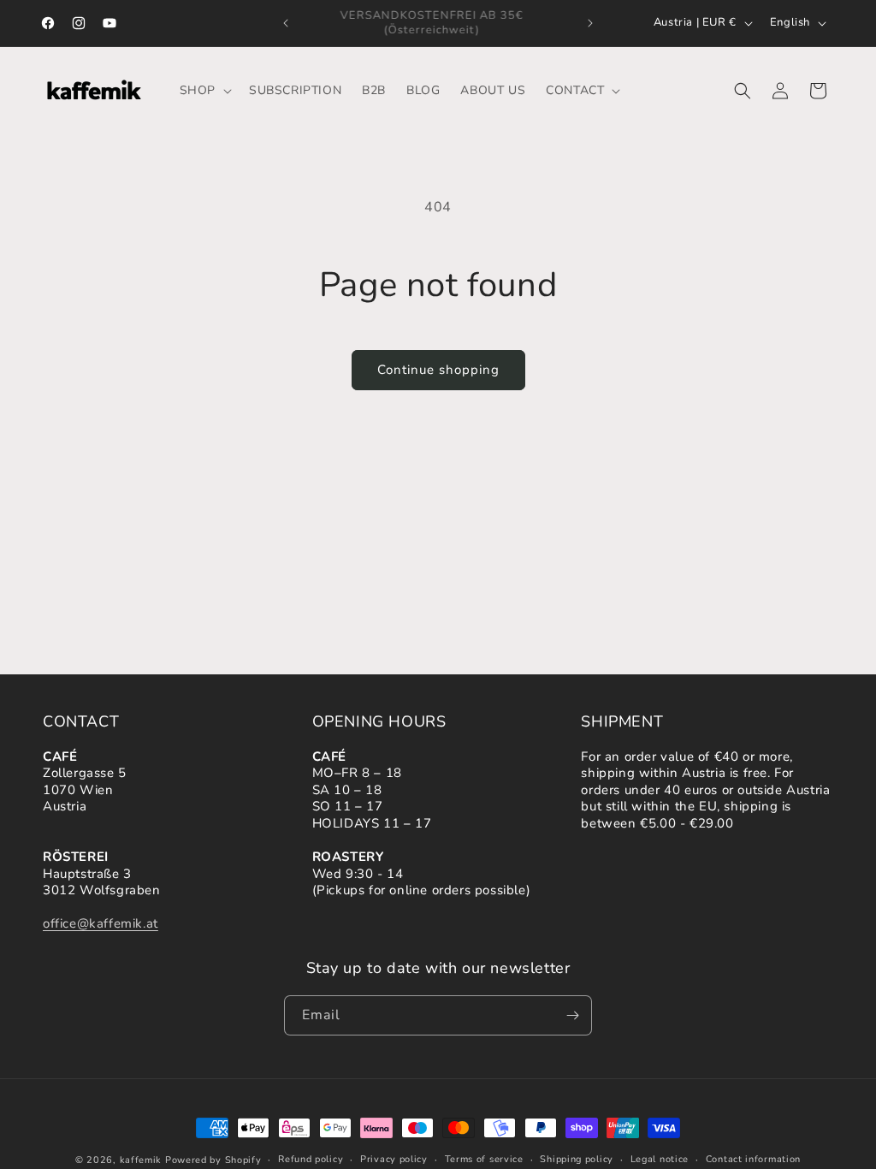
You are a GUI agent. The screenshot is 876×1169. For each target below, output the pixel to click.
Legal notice (659, 1159)
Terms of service (484, 1159)
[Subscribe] (572, 1015)
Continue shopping (438, 369)
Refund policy (310, 1159)
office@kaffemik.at (100, 923)
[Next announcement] (590, 23)
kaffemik (141, 1160)
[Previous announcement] (286, 23)
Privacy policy (394, 1159)
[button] (204, 91)
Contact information (753, 1159)
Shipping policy (576, 1159)
